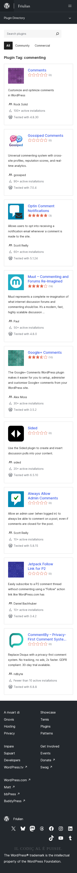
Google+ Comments (45, 352)
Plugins (45, 726)
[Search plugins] (57, 34)
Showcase (48, 712)
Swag (46, 767)
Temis (44, 719)
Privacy (9, 733)
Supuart (9, 753)
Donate (47, 760)
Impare (9, 746)
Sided (32, 428)
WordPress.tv (15, 767)
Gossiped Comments (45, 135)
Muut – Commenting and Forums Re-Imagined (48, 279)
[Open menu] (70, 6)
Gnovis (9, 719)
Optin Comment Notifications (41, 208)
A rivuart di (12, 712)
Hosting (9, 726)
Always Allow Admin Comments (43, 495)
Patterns (46, 733)
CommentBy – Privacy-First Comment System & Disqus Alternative (47, 637)
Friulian (18, 819)
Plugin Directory (14, 18)
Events (45, 753)
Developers (12, 760)
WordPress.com (17, 780)
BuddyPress (14, 801)
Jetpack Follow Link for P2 (40, 566)
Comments (37, 70)
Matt (9, 787)
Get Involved (49, 746)
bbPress (12, 794)
